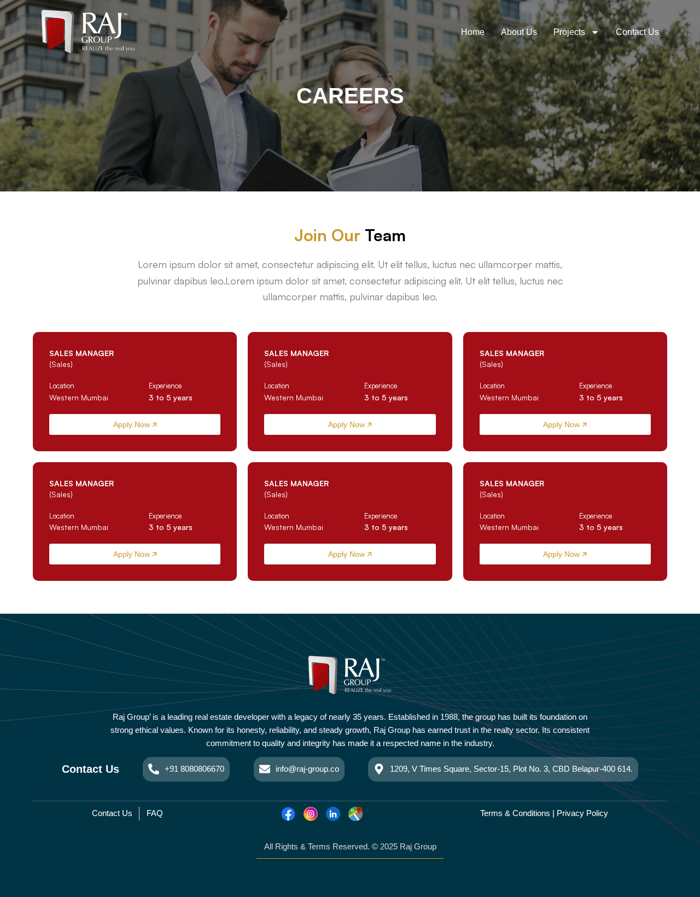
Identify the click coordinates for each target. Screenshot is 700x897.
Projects (569, 32)
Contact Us (637, 32)
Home (473, 32)
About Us (519, 32)
